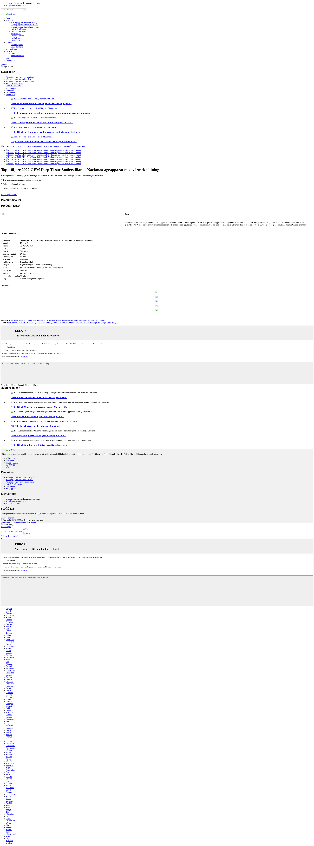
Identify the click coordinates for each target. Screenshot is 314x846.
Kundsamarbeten (17, 56)
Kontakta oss (11, 60)
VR (7, 58)
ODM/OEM (15, 53)
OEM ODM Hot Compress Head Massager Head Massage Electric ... (45, 132)
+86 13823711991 (13, 503)
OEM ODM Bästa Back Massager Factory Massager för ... (40, 407)
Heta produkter (7, 522)
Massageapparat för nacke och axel (24, 25)
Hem (8, 18)
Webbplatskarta (20, 522)
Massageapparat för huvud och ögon (25, 22)
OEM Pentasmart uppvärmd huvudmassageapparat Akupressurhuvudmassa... (51, 113)
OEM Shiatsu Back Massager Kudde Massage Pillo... (37, 416)
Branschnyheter (17, 47)
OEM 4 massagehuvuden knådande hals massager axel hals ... (42, 122)
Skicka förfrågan (7, 518)
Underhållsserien (17, 36)
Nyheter (9, 42)
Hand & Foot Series (18, 31)
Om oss (9, 51)
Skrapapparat (16, 34)
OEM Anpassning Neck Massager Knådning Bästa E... (38, 435)
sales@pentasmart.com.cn (16, 5)
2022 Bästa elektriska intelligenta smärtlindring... (35, 426)
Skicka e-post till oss (9, 195)
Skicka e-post (6, 527)
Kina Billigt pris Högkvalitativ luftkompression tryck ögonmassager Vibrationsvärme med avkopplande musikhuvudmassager (57, 320)
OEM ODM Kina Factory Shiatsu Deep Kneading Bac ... (39, 445)
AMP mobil (31, 522)
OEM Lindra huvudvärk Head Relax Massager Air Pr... (39, 397)
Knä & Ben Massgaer (19, 29)
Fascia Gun (15, 38)
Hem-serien (15, 40)
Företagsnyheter (17, 45)
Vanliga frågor (11, 49)
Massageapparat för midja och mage (25, 27)
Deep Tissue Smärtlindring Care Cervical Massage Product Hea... (44, 141)
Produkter (9, 20)
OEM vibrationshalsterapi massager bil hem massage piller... (41, 103)
